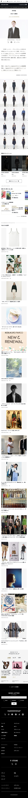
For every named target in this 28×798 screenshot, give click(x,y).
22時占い (24, 1)
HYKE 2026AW (5, 172)
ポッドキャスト (17, 732)
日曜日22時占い (4, 732)
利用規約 (15, 744)
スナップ (3, 738)
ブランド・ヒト (19, 1)
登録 (14, 703)
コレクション (6, 7)
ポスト (15, 726)
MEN (6, 700)
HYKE (26, 7)
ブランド (3, 773)
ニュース (4, 1)
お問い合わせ (16, 750)
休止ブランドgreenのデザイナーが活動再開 (15, 66)
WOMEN (14, 700)
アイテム (3, 776)
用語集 (15, 735)
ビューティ (11, 1)
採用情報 (3, 747)
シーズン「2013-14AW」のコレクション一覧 (16, 7)
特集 (7, 1)
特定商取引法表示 (17, 788)
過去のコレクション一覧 (14, 181)
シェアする (17, 42)
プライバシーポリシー (18, 747)
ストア (15, 1)
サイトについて (4, 744)
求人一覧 (10, 188)
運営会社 (3, 753)
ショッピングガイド (5, 785)
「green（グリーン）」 (9, 53)
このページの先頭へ (15, 686)
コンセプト (16, 776)
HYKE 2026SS (15, 172)
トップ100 (3, 735)
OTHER (22, 700)
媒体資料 (3, 750)
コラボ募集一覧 (5, 203)
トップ (2, 7)
